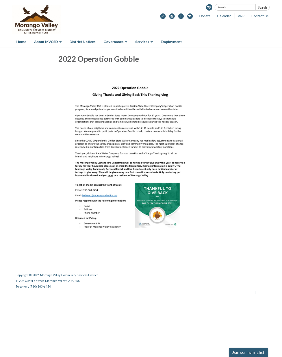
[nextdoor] (190, 17)
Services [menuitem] (142, 41)
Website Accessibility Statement (243, 286)
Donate (204, 16)
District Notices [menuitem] (83, 41)
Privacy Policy (257, 275)
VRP (241, 16)
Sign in (262, 292)
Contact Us (260, 16)
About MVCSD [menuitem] (46, 41)
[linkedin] (163, 17)
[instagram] (172, 17)
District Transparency (251, 281)
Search (262, 7)
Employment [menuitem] (171, 41)
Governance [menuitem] (114, 41)
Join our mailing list (248, 352)
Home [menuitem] (21, 41)
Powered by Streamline (238, 292)
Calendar (224, 16)
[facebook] (181, 17)
